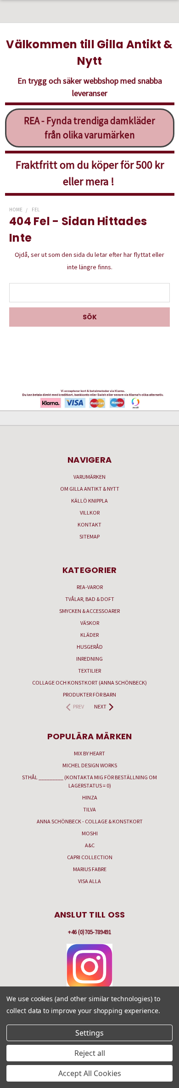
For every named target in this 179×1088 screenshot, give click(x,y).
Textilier (89, 670)
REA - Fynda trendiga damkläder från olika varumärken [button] (89, 128)
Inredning (89, 658)
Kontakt (89, 524)
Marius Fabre (89, 869)
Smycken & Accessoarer (89, 610)
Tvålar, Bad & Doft (89, 598)
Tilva (89, 809)
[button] (89, 967)
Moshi (90, 833)
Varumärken (89, 476)
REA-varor (90, 587)
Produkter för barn (89, 694)
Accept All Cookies (89, 1073)
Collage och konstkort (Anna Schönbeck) (89, 682)
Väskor (89, 622)
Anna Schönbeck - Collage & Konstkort (90, 821)
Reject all (89, 1053)
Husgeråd (90, 646)
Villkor (90, 512)
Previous (14, 1079)
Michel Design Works (89, 765)
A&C (90, 845)
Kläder (89, 634)
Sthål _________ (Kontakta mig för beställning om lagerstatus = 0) (89, 781)
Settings (89, 1033)
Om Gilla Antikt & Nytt (89, 488)
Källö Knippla (89, 500)
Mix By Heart (89, 753)
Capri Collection (89, 857)
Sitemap (89, 536)
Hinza (89, 797)
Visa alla (89, 881)
